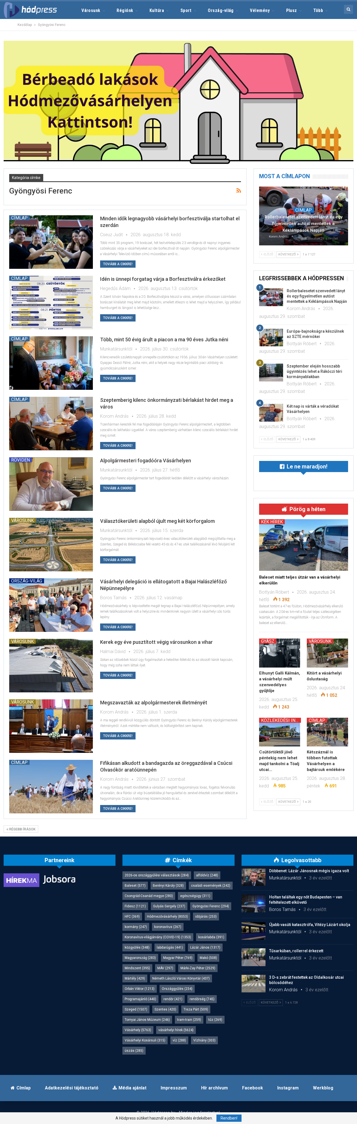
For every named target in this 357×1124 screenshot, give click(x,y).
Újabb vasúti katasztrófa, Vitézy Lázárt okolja (309, 924)
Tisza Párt (196, 1009)
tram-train (189, 1020)
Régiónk (125, 10)
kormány (136, 927)
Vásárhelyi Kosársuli (145, 1040)
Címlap (19, 217)
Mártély (135, 978)
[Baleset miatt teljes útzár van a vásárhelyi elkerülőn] (303, 545)
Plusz (291, 10)
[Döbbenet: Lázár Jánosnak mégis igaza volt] (254, 877)
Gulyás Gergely (169, 906)
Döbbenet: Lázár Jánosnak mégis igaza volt (309, 871)
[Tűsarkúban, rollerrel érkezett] (254, 957)
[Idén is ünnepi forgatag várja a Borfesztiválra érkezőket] (51, 302)
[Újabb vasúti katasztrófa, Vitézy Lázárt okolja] (254, 931)
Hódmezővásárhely (167, 916)
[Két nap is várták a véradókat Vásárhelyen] (271, 413)
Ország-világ (221, 10)
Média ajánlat (132, 1088)
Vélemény (260, 10)
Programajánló (140, 999)
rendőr (172, 999)
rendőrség (202, 999)
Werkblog (323, 1088)
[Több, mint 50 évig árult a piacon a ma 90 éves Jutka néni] (51, 363)
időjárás (206, 916)
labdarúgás (170, 947)
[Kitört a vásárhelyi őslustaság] (327, 653)
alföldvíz (207, 875)
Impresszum (174, 1088)
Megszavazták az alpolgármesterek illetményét (153, 702)
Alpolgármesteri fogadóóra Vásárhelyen (145, 460)
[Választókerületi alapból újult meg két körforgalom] (51, 544)
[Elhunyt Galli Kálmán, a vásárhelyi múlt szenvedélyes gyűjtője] (279, 653)
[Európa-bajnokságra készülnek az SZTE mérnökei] (271, 338)
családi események (210, 886)
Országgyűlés (177, 989)
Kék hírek (272, 521)
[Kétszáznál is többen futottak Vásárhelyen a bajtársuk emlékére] (327, 732)
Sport (186, 10)
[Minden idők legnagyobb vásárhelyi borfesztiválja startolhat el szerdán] (51, 242)
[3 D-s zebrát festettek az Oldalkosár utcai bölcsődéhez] (254, 984)
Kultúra (156, 10)
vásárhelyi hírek (176, 1030)
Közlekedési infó (281, 720)
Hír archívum (214, 1088)
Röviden (20, 459)
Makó (208, 958)
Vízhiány (204, 1040)
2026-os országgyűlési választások (157, 875)
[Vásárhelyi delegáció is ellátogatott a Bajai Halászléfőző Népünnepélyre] (51, 605)
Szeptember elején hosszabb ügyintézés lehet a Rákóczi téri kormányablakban (314, 371)
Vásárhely (138, 1030)
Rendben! (229, 1118)
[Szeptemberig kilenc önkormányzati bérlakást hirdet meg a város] (51, 423)
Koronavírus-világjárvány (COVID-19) (158, 937)
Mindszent (137, 968)
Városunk (90, 10)
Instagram (288, 1088)
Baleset (135, 886)
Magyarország (140, 958)
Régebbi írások (21, 829)
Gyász (267, 641)
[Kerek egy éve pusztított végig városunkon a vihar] (51, 665)
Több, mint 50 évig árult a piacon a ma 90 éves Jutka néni (164, 339)
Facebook (252, 1088)
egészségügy (195, 896)
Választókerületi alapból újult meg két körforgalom (157, 521)
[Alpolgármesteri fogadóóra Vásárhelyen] (51, 484)
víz (179, 1040)
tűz (215, 1020)
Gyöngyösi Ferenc (210, 906)
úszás (134, 1051)
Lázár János (205, 947)
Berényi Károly (168, 886)
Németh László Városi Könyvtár (181, 978)
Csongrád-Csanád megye (149, 896)
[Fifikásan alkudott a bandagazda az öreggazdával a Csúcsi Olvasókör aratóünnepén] (51, 786)
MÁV (165, 968)
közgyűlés (137, 947)
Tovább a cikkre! (117, 264)
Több (318, 10)
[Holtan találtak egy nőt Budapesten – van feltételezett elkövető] (254, 903)
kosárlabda (211, 937)
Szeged (136, 1009)
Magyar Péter (177, 958)
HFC (132, 916)
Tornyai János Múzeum (147, 1020)
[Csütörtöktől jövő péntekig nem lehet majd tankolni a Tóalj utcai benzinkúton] (279, 732)
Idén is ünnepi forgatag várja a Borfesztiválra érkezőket (163, 279)
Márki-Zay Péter (197, 968)
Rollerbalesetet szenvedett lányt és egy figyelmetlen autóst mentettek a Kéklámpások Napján (303, 223)
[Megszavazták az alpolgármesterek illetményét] (51, 726)
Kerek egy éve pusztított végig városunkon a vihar (156, 642)
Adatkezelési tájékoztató (71, 1088)
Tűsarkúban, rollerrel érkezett (296, 951)
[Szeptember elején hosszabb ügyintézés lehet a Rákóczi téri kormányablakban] (271, 372)
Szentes (165, 1009)
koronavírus (167, 927)
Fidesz (135, 906)
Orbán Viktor (140, 989)
